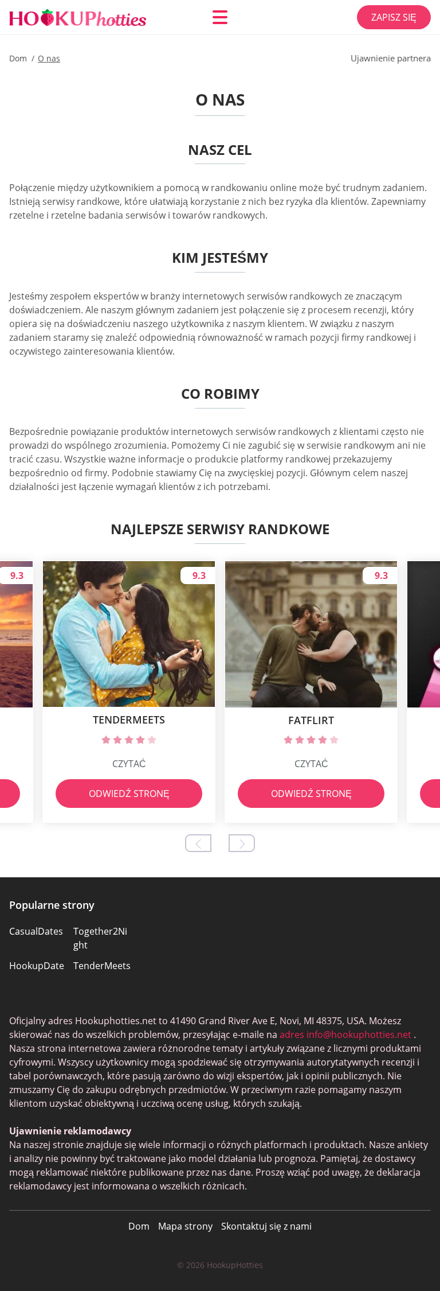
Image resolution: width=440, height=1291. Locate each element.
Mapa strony (185, 1226)
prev (198, 843)
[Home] (78, 17)
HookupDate (36, 965)
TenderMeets (102, 965)
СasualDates (36, 931)
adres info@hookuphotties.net (345, 1034)
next (242, 843)
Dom (139, 1226)
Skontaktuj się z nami (266, 1226)
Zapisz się (394, 17)
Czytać (129, 763)
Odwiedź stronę (129, 793)
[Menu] (220, 17)
